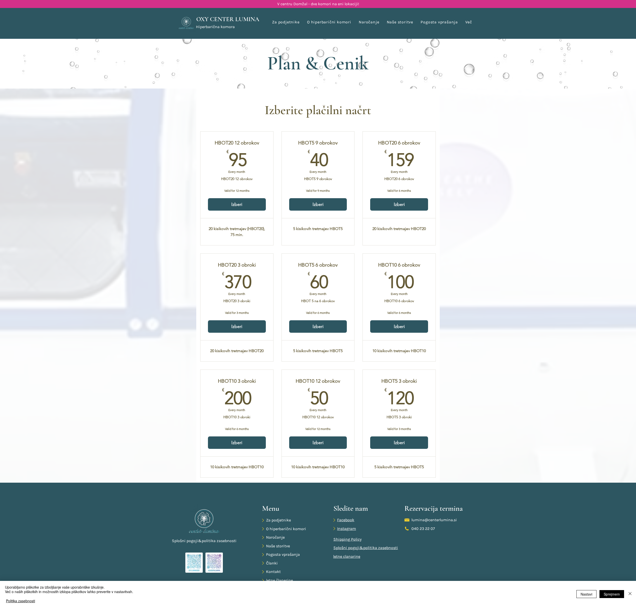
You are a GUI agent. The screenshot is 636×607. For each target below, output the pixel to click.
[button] (469, 22)
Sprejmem (612, 594)
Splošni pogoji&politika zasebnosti (204, 540)
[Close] (630, 594)
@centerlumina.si (441, 519)
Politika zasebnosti (20, 600)
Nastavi (586, 594)
